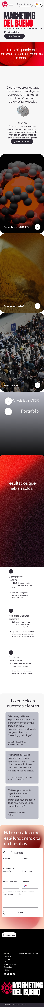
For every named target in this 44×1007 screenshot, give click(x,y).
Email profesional (10, 881)
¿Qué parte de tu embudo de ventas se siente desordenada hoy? (18, 893)
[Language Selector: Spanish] (38, 4)
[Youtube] (14, 974)
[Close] (37, 227)
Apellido (26, 858)
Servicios (8, 967)
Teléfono (25, 881)
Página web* (27, 871)
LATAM (7, 961)
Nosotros (8, 956)
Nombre (7, 858)
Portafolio (8, 970)
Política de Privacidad (28, 953)
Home (6, 953)
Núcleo (7, 959)
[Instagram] (5, 974)
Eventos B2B (10, 964)
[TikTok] (11, 974)
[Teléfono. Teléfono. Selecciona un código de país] (26, 886)
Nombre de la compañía (8, 870)
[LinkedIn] (8, 974)
